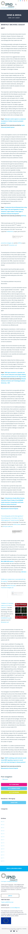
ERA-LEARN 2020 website (7, 561)
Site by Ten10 (16, 929)
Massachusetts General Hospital (9, 508)
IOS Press (23, 215)
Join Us (10, 895)
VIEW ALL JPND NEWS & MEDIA (14, 868)
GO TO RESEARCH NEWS (14, 788)
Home (9, 17)
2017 (13, 17)
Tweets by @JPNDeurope (7, 902)
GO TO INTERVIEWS (14, 792)
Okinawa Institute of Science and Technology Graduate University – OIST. (13, 381)
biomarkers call (13, 245)
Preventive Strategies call (7, 587)
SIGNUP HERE (14, 802)
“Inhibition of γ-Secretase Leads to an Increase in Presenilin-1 (7, 605)
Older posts (4, 779)
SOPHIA (19, 243)
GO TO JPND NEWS (14, 784)
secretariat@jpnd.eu (15, 907)
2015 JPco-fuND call (7, 526)
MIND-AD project (11, 585)
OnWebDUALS (9, 231)
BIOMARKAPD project (6, 618)
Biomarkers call (5, 622)
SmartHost (11, 929)
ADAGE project (16, 524)
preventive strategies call (7, 243)
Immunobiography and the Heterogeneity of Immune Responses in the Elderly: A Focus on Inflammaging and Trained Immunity (12, 518)
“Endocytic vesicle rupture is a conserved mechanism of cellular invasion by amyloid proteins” (13, 121)
